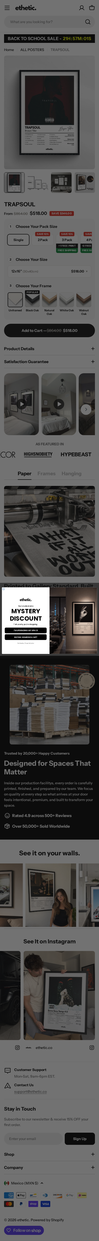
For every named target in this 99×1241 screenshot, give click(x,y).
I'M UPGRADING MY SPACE (26, 630)
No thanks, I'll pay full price (26, 643)
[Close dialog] (4, 589)
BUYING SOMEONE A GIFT (25, 637)
